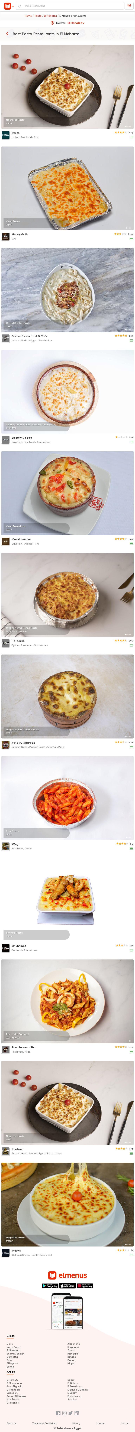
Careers (100, 1423)
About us (11, 1423)
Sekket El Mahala (16, 1396)
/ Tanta (37, 15)
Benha (10, 1366)
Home (29, 15)
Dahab (71, 1360)
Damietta (12, 1357)
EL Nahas (73, 1383)
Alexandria (74, 1344)
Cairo (10, 1344)
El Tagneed (13, 1389)
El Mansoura (13, 1350)
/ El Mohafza (49, 15)
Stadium (72, 1399)
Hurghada (73, 1347)
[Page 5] (130, 126)
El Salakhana (75, 1386)
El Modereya (74, 1396)
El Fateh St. (13, 1402)
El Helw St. (12, 1380)
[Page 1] (125, 126)
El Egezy (72, 1393)
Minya (71, 1363)
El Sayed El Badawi (78, 1389)
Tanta (71, 1350)
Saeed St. (12, 1393)
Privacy (76, 1423)
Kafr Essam (13, 1399)
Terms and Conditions (44, 1423)
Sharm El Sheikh (15, 1353)
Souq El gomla (14, 1386)
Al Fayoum (12, 1363)
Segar (71, 1380)
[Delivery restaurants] (7, 33)
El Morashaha (14, 1383)
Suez (9, 1360)
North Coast (14, 1347)
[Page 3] (127, 126)
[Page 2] (126, 126)
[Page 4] (129, 126)
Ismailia (72, 1357)
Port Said (73, 1353)
